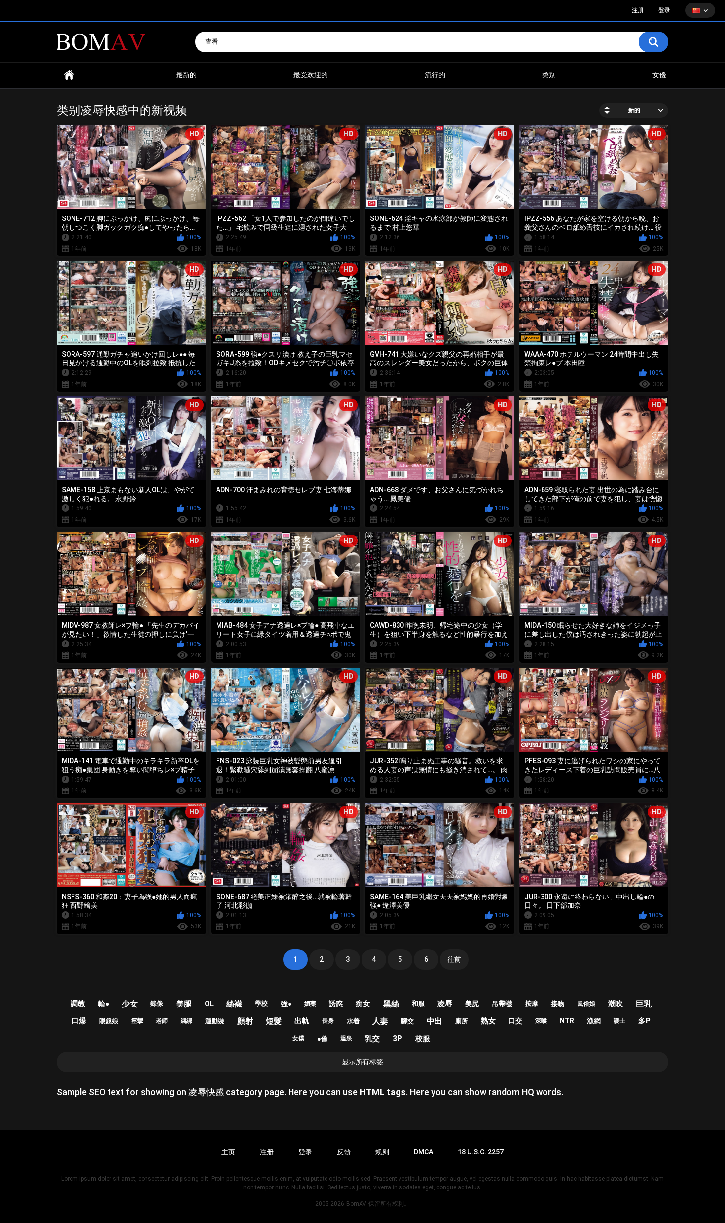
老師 (162, 1020)
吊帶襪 (502, 1003)
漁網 (594, 1021)
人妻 (380, 1021)
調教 (78, 1003)
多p (644, 1020)
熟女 (488, 1020)
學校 (261, 1003)
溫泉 (346, 1038)
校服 (422, 1038)
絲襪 (234, 1003)
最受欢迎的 (310, 75)
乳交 (372, 1038)
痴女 (363, 1003)
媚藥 (310, 1003)
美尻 (472, 1003)
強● (286, 1003)
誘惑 (336, 1003)
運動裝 (214, 1021)
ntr (567, 1021)
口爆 (79, 1020)
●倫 (322, 1038)
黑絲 (391, 1003)
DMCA (423, 1152)
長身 (328, 1020)
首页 (69, 75)
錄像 (156, 1003)
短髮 (274, 1021)
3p (397, 1038)
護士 (619, 1020)
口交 (515, 1021)
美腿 (184, 1003)
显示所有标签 (362, 1062)
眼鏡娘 (108, 1021)
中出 (434, 1021)
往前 (454, 959)
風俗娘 (586, 1003)
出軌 (301, 1020)
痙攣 (137, 1020)
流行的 (435, 75)
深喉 (541, 1020)
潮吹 (615, 1003)
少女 (130, 1003)
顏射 (245, 1021)
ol (209, 1003)
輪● (103, 1003)
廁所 (461, 1021)
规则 (382, 1152)
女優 (659, 75)
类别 (549, 75)
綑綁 (186, 1020)
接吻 (558, 1003)
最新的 (186, 75)
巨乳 (644, 1003)
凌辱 (444, 1003)
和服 (418, 1003)
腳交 (407, 1021)
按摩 (531, 1003)
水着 (353, 1021)
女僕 (298, 1038)
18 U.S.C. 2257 (481, 1152)
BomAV (356, 1203)
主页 (228, 1152)
